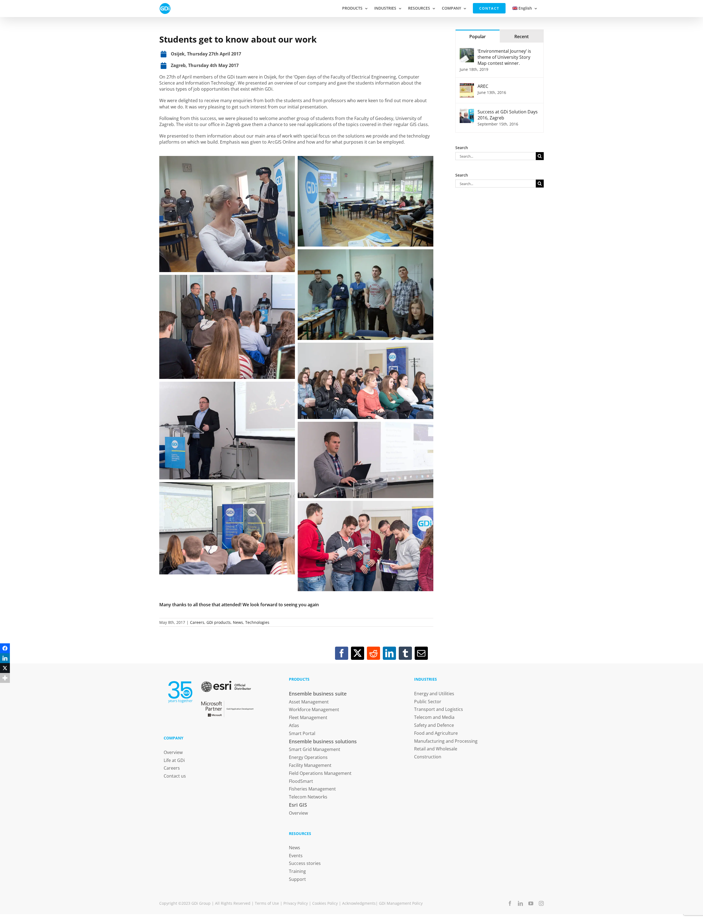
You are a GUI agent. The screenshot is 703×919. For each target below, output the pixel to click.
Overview (173, 752)
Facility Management (310, 765)
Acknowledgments (359, 903)
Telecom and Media (434, 717)
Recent (521, 36)
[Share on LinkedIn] (5, 658)
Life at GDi (174, 760)
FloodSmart (301, 781)
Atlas (294, 725)
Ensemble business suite (318, 693)
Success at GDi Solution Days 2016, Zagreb (508, 115)
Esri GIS (298, 804)
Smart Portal (302, 733)
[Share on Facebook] (5, 648)
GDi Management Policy (401, 903)
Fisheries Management (312, 789)
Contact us (175, 776)
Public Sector (427, 702)
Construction (427, 757)
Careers (197, 622)
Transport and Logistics (438, 709)
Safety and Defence (434, 725)
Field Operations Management (320, 773)
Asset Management (309, 702)
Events (296, 856)
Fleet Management (308, 717)
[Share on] (5, 688)
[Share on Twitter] (5, 668)
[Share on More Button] (5, 678)
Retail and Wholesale (435, 749)
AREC (483, 86)
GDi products (219, 622)
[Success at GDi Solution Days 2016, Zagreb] (467, 112)
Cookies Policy (325, 903)
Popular (477, 36)
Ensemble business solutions (323, 741)
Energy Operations (308, 757)
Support (297, 879)
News (238, 622)
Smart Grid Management (314, 749)
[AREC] (467, 86)
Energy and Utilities (434, 694)
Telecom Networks (308, 797)
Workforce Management (314, 709)
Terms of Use (267, 903)
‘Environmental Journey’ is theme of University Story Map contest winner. (504, 57)
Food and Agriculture (436, 733)
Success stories (305, 863)
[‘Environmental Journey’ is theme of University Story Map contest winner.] (467, 51)
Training (297, 871)
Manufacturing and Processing (446, 741)
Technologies (257, 622)
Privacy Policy (295, 903)
